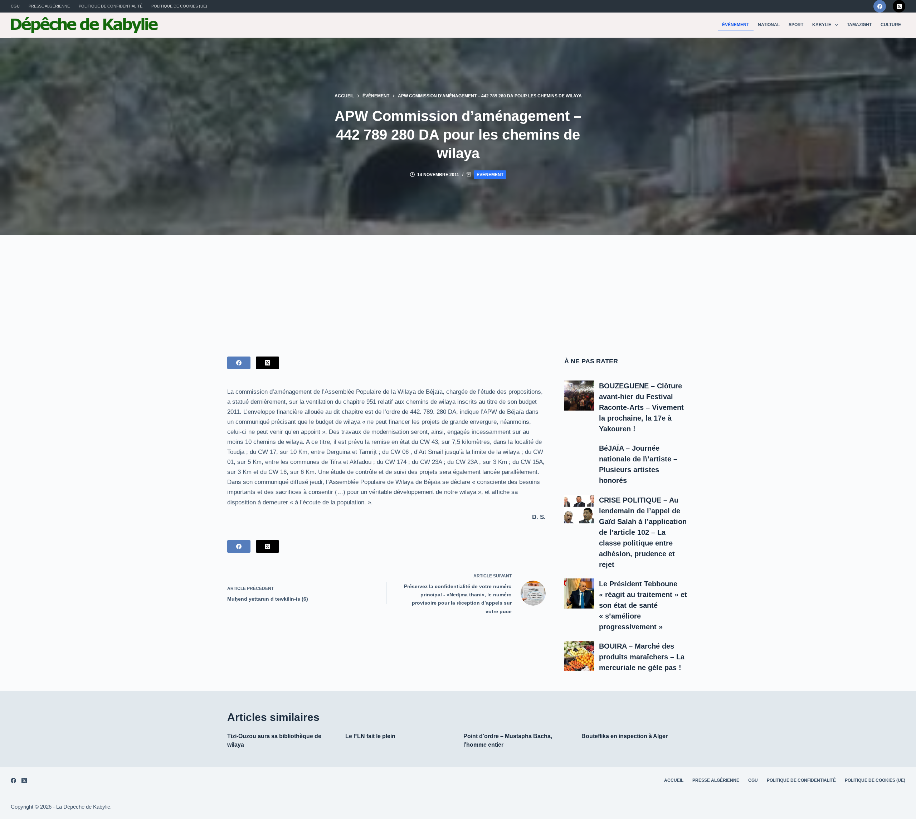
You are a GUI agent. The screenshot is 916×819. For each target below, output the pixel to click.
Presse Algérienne (49, 6)
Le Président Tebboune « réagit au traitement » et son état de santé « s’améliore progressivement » (643, 605)
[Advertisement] (458, 288)
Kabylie (821, 24)
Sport (796, 24)
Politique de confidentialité (110, 6)
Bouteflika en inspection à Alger (624, 736)
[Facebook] (879, 6)
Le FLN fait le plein (370, 736)
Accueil (673, 780)
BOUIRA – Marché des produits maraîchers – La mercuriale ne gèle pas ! (641, 657)
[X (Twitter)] (899, 6)
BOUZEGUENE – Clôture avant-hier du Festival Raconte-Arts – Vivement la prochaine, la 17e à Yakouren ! (641, 407)
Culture (891, 24)
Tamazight (859, 24)
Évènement (735, 24)
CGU (15, 6)
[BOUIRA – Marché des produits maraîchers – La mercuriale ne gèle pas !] (579, 656)
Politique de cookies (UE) (179, 6)
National (769, 24)
